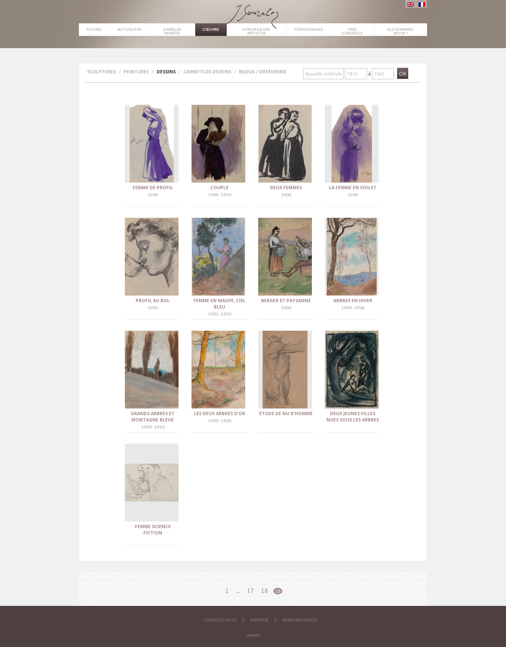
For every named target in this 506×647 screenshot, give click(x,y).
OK (402, 73)
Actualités (129, 29)
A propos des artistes (256, 31)
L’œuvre (211, 29)
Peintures (136, 72)
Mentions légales (299, 620)
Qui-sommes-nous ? (401, 31)
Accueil (94, 29)
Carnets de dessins (207, 72)
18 (264, 590)
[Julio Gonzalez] (253, 12)
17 (250, 590)
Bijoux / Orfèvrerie (262, 72)
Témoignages (308, 29)
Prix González (352, 31)
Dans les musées (172, 31)
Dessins (166, 72)
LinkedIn (253, 635)
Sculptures (101, 72)
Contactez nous (220, 620)
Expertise (259, 620)
